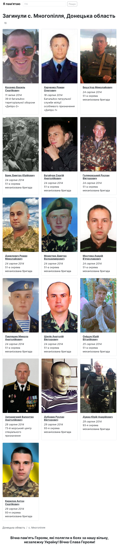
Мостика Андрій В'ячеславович (93, 257)
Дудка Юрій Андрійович (98, 416)
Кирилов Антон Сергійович (14, 502)
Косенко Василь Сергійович (15, 89)
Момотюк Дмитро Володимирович (55, 257)
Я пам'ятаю (11, 4)
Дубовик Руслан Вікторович (54, 418)
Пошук (72, 4)
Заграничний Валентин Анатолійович (19, 418)
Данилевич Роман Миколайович (16, 257)
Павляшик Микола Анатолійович (16, 338)
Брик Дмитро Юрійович (20, 175)
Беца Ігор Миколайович (97, 87)
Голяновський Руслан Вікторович (96, 177)
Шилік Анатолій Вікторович (54, 338)
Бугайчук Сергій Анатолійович (54, 177)
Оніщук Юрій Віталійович (91, 338)
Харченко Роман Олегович (54, 89)
